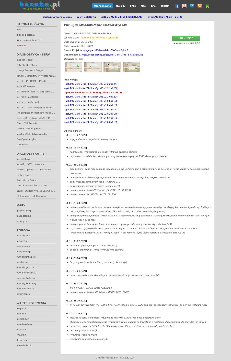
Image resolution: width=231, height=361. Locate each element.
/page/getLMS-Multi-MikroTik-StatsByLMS (105, 50)
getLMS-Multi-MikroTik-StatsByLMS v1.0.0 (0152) (91, 122)
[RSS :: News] (199, 5)
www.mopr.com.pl (25, 288)
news (19, 29)
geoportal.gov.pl (24, 210)
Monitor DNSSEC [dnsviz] (29, 128)
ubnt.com (21, 329)
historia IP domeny (26, 86)
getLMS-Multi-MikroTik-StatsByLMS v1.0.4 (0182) (91, 105)
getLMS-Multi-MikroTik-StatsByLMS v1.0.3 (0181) (91, 109)
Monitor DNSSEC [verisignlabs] (32, 134)
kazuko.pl (110, 357)
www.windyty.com (25, 267)
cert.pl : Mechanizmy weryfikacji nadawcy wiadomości (43, 76)
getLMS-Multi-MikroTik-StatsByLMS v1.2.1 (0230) (91, 88)
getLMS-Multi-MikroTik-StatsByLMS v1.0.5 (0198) (91, 101)
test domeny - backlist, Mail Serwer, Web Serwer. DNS (43, 91)
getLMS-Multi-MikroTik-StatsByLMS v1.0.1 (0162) (91, 118)
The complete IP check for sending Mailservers (40, 113)
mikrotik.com (23, 319)
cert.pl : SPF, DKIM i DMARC (31, 81)
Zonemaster (22, 144)
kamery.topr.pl (23, 294)
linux (133, 5)
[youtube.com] (184, 5)
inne (153, 5)
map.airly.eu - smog (26, 283)
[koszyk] (206, 5)
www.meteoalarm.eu (26, 272)
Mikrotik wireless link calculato (32, 185)
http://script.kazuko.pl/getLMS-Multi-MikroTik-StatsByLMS (112, 54)
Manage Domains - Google (30, 70)
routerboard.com (24, 324)
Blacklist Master (24, 60)
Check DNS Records (27, 123)
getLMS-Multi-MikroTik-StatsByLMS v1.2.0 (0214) (93, 92)
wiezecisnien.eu (24, 345)
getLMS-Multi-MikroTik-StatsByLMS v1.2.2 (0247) (91, 83)
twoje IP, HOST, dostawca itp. (31, 164)
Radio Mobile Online (26, 180)
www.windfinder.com (26, 278)
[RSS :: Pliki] (191, 5)
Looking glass (23, 175)
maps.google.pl (24, 216)
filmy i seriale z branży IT (29, 40)
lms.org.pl (21, 335)
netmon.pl (21, 313)
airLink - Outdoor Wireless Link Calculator (37, 191)
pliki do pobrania (25, 35)
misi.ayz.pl (22, 241)
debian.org (22, 340)
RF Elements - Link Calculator (31, 196)
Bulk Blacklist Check (27, 65)
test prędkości (23, 159)
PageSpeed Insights (26, 139)
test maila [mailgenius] (28, 102)
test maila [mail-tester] (28, 97)
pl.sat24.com (23, 262)
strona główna (102, 5)
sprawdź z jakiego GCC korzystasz (34, 169)
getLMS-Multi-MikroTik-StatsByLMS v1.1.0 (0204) (91, 96)
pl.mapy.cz (22, 221)
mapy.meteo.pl (24, 251)
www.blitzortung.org (26, 257)
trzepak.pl (21, 308)
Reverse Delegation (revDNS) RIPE (34, 118)
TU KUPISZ (186, 38)
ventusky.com (23, 235)
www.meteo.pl (23, 246)
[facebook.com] (176, 5)
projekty (120, 5)
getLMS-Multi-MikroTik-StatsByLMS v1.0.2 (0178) (91, 113)
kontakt (164, 5)
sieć (143, 5)
